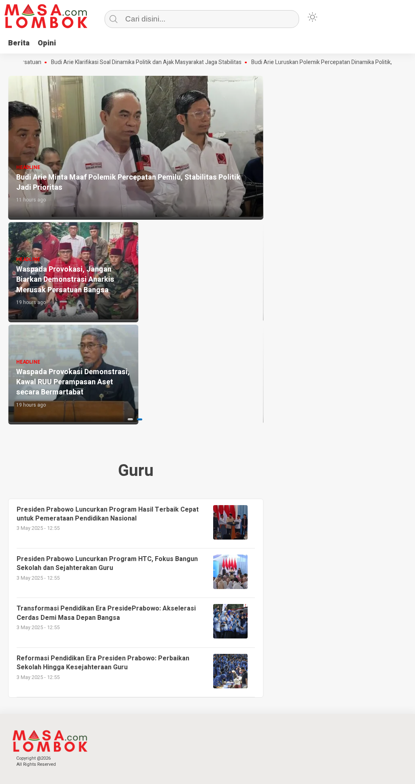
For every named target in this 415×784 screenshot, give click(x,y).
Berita (19, 43)
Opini (47, 43)
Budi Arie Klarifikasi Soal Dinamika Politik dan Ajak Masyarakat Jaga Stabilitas (129, 62)
